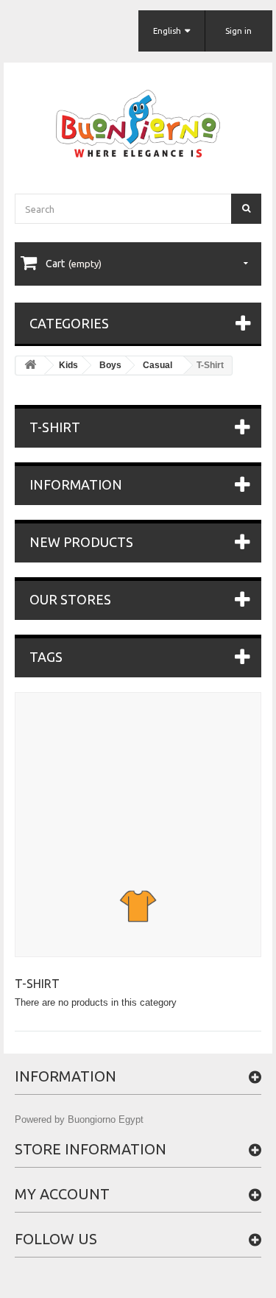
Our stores (70, 599)
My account (62, 1193)
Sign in (238, 31)
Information (75, 484)
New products (81, 542)
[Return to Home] (30, 365)
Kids (68, 365)
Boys (110, 365)
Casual (157, 365)
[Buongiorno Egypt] (138, 123)
